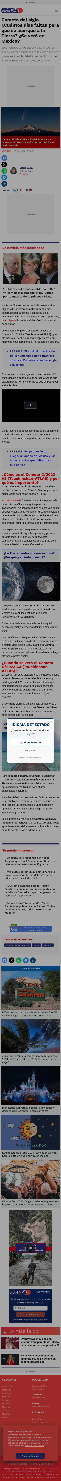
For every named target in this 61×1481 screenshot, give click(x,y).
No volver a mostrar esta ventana (30, 758)
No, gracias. (30, 750)
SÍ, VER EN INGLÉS (31, 742)
